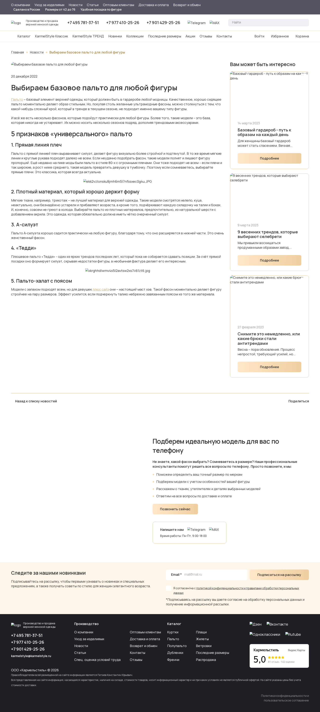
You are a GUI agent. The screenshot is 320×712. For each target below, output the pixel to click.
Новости (75, 5)
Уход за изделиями (49, 5)
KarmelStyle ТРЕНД (88, 36)
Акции (190, 36)
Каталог (24, 36)
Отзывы (206, 36)
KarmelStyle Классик (51, 36)
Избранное (280, 36)
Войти (259, 36)
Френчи (173, 659)
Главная (17, 52)
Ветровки (203, 646)
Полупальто (177, 646)
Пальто (17, 99)
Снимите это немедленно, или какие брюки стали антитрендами (269, 339)
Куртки (172, 632)
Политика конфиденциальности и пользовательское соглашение (285, 698)
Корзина (302, 36)
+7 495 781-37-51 (83, 22)
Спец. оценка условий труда (97, 659)
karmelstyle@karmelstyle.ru (31, 656)
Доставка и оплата (154, 5)
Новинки (115, 36)
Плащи (201, 632)
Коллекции (135, 36)
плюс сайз (101, 289)
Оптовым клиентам (118, 5)
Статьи (93, 5)
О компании (20, 5)
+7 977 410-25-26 (122, 22)
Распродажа (206, 659)
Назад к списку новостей (36, 401)
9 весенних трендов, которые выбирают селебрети (268, 234)
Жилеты (202, 639)
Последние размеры (164, 36)
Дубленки (175, 652)
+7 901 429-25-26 (163, 22)
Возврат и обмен (187, 5)
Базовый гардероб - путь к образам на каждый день (264, 132)
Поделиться (299, 401)
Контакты (224, 36)
